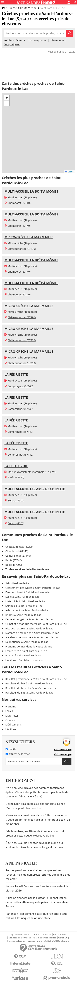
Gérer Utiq (63, 937)
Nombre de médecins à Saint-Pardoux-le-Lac (32, 633)
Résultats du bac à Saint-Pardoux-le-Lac (29, 683)
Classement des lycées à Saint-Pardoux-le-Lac (32, 587)
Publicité (47, 934)
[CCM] (20, 956)
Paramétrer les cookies (44, 937)
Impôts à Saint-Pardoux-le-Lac (23, 615)
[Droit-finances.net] (56, 963)
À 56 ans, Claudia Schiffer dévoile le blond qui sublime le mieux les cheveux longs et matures (34, 845)
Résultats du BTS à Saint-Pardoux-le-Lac (29, 692)
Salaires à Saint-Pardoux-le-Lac (23, 605)
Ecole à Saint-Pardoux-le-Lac (22, 596)
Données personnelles (19, 937)
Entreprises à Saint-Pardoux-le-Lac (26, 651)
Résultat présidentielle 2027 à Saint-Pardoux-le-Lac (36, 679)
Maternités (11, 715)
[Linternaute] (20, 963)
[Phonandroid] (56, 978)
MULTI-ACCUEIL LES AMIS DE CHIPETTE (34, 489)
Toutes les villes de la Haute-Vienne (27, 569)
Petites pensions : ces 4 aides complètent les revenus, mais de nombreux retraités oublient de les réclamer (38, 874)
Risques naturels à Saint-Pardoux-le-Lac (29, 628)
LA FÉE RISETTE (16, 374)
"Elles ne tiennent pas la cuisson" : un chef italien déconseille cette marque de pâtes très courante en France (37, 902)
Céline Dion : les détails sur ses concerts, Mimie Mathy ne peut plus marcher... (35, 806)
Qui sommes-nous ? (21, 934)
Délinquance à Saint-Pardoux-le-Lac (26, 642)
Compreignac (12, 44)
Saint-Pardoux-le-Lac (17, 583)
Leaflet (70, 171)
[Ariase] (20, 978)
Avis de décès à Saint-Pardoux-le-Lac (27, 610)
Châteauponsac (37, 40)
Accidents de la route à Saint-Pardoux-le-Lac (31, 637)
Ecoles (9, 711)
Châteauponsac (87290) (22, 248)
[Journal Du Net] (56, 956)
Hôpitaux (10, 729)
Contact (36, 934)
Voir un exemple (62, 749)
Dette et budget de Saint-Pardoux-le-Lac (29, 619)
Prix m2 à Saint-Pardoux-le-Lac (23, 655)
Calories (10, 720)
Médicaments (13, 724)
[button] (6, 98)
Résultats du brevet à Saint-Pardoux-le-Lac (30, 688)
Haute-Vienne (28, 8)
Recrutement (59, 934)
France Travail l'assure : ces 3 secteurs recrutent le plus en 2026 (37, 888)
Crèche (12, 8)
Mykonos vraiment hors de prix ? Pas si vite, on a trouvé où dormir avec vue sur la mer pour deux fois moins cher (38, 819)
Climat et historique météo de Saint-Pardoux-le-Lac (36, 624)
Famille (12, 749)
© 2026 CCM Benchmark (56, 941)
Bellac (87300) (16, 500)
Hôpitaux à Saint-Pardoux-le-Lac (24, 660)
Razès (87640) (16, 477)
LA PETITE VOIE (16, 466)
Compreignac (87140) (20, 386)
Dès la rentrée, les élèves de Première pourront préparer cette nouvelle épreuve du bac (35, 833)
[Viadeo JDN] (56, 970)
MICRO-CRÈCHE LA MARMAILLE (28, 237)
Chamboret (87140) (19, 203)
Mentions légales (16, 941)
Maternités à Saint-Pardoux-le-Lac (25, 601)
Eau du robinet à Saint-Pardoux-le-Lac (28, 592)
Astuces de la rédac (19, 754)
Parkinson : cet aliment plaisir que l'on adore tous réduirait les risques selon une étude (36, 916)
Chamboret (57, 40)
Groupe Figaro (35, 941)
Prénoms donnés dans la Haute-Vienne (28, 646)
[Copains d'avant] (20, 970)
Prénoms (10, 706)
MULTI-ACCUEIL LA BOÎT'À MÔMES (31, 191)
